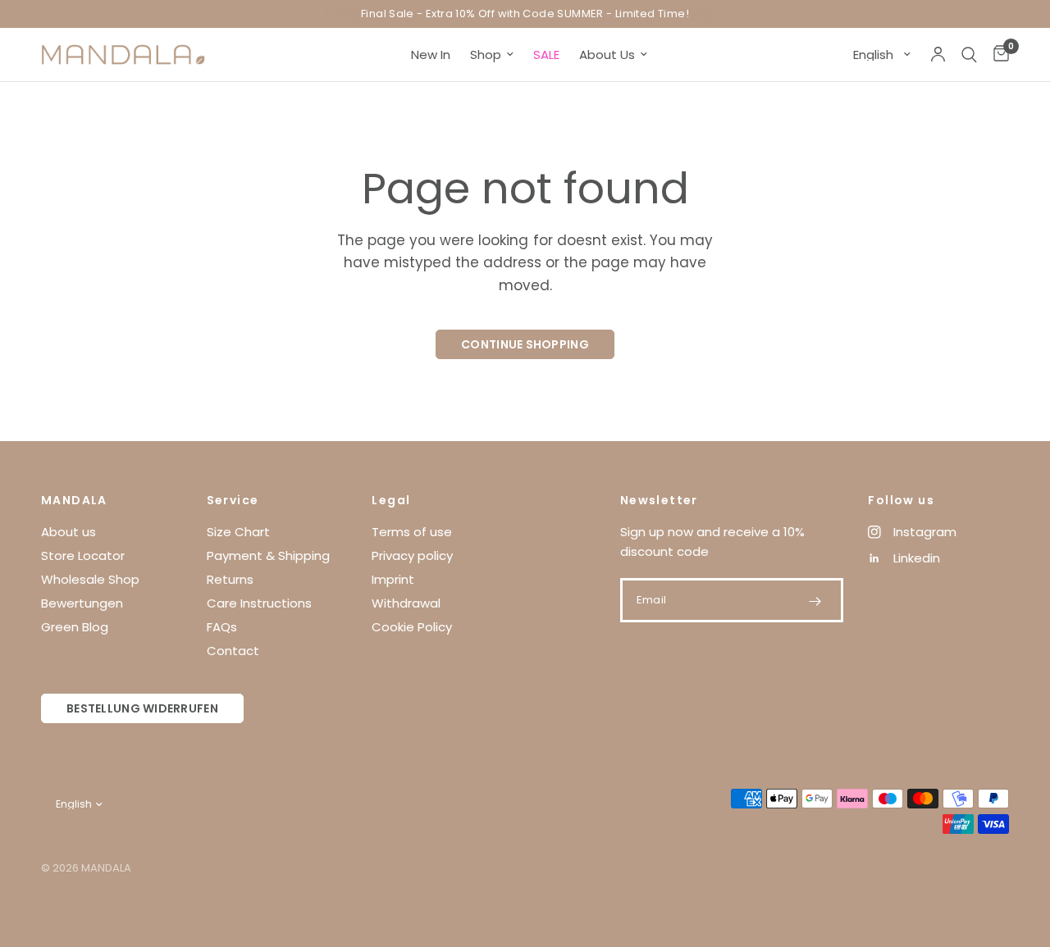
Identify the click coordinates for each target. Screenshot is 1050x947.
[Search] (969, 54)
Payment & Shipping (268, 555)
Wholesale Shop (90, 579)
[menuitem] (430, 55)
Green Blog (74, 626)
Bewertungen (82, 603)
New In (430, 54)
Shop (485, 54)
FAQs (222, 626)
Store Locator (83, 555)
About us (68, 531)
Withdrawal (406, 603)
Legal (391, 500)
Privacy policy (412, 555)
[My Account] (938, 54)
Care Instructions (259, 603)
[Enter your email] (814, 601)
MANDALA (74, 500)
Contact (233, 650)
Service (233, 500)
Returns (230, 579)
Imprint (393, 579)
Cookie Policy (412, 626)
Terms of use (412, 531)
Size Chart (238, 531)
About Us (607, 54)
